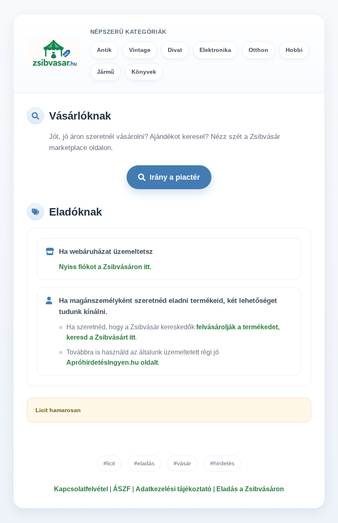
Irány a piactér (175, 177)
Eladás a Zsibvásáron (250, 489)
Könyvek (143, 71)
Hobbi (294, 50)
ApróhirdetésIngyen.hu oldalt (112, 362)
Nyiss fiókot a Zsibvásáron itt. (105, 266)
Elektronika (215, 50)
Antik (104, 50)
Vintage (139, 50)
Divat (175, 50)
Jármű (105, 71)
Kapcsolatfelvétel (81, 489)
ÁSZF (122, 489)
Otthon (258, 50)
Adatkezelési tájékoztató (173, 489)
